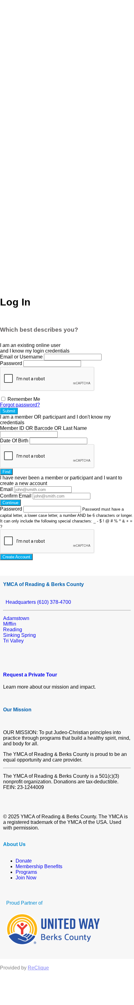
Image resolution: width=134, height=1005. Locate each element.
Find (6, 471)
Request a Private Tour (30, 674)
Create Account (16, 557)
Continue (10, 502)
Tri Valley (13, 640)
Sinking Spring (19, 635)
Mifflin (9, 624)
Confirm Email (15, 495)
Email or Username (21, 356)
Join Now (26, 877)
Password (11, 363)
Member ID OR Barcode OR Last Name (43, 428)
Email (6, 489)
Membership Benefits (39, 866)
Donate (24, 860)
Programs (26, 872)
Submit (8, 411)
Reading (12, 629)
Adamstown (16, 618)
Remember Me (23, 399)
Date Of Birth (14, 440)
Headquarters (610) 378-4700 (37, 602)
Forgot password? (20, 404)
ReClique (38, 967)
